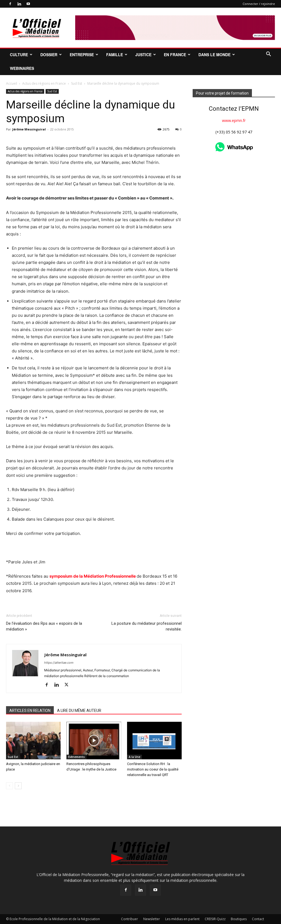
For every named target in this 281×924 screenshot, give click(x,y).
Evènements (76, 757)
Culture (19, 54)
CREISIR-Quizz (215, 919)
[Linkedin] (19, 4)
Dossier (48, 54)
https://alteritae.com (59, 663)
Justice (143, 54)
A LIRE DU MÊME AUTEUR (79, 710)
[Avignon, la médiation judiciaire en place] (33, 740)
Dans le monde (214, 54)
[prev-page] (9, 785)
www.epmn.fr (234, 120)
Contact (258, 919)
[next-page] (18, 785)
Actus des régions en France (44, 83)
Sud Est (76, 83)
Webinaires (22, 68)
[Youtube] (28, 4)
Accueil (11, 83)
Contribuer (129, 919)
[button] (268, 54)
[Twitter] (68, 685)
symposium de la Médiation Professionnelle (93, 576)
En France (175, 54)
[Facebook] (10, 4)
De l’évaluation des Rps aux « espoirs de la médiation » (44, 626)
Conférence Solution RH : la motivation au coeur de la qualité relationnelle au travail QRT (152, 769)
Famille (114, 54)
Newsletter (151, 919)
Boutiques (239, 919)
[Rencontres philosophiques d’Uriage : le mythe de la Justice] (93, 740)
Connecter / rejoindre (259, 4)
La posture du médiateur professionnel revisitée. (146, 626)
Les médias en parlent (182, 919)
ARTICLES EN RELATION (29, 710)
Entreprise (82, 54)
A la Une (134, 757)
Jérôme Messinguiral (29, 129)
